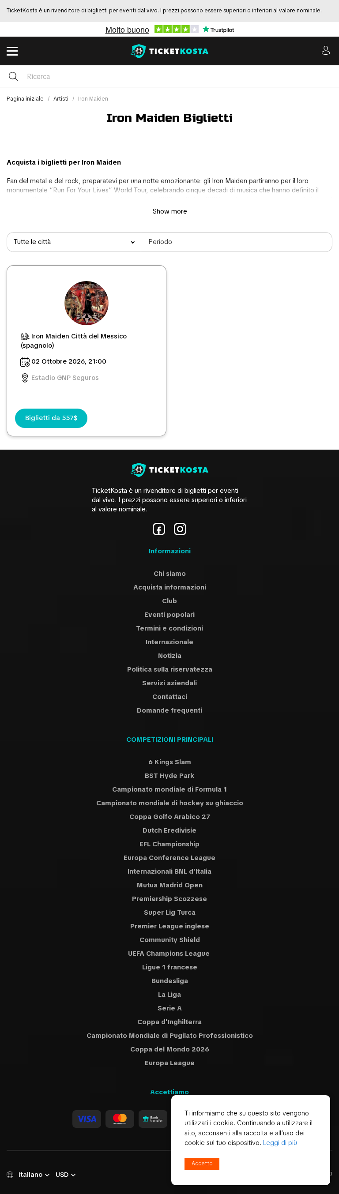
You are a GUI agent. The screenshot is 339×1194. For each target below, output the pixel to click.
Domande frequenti (169, 710)
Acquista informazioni (169, 587)
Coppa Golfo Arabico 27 (169, 816)
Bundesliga (169, 980)
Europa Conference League (169, 857)
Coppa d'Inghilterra (169, 1022)
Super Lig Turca (170, 912)
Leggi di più (280, 1142)
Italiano (30, 1174)
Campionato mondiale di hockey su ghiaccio (169, 803)
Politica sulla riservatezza (169, 669)
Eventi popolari (169, 614)
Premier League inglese (169, 926)
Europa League (170, 1063)
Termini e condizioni (169, 628)
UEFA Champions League (169, 953)
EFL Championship (169, 844)
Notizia (169, 655)
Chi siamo (170, 573)
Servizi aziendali (169, 683)
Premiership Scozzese (169, 898)
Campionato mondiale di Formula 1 (169, 789)
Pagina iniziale (26, 98)
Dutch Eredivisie (169, 830)
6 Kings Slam (169, 762)
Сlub (169, 601)
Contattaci (169, 696)
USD (62, 1174)
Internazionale (169, 642)
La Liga (169, 994)
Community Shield (169, 939)
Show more (169, 211)
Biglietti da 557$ (51, 417)
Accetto (202, 1163)
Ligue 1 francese (169, 967)
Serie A (170, 1008)
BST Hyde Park (169, 775)
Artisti (61, 98)
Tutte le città (32, 241)
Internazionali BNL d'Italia (169, 871)
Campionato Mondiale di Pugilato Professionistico (170, 1035)
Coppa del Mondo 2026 (169, 1049)
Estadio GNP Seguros (65, 377)
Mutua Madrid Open (170, 885)
